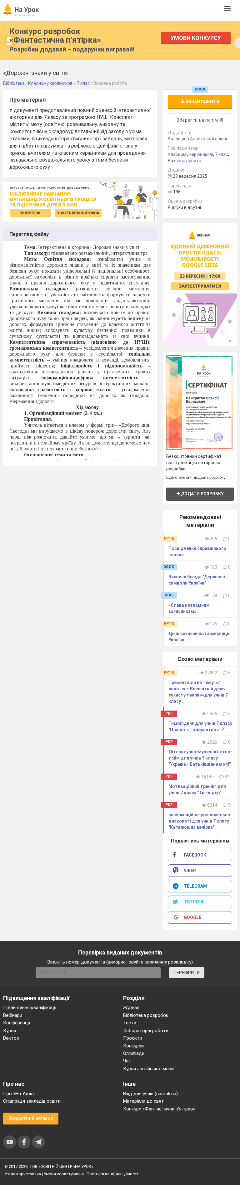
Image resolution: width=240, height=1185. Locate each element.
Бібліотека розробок (145, 1015)
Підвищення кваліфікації (29, 1007)
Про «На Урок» (19, 1093)
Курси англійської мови (148, 1068)
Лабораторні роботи (145, 1030)
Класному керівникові (190, 154)
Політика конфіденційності (112, 1174)
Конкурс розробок (55, 36)
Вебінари (12, 1015)
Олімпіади (133, 1053)
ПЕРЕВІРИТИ (187, 972)
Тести (129, 1023)
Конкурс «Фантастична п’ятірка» (159, 1109)
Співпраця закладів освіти (32, 1101)
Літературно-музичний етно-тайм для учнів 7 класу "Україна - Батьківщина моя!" (200, 758)
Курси (9, 1030)
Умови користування (64, 1174)
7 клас (221, 154)
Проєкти (132, 1038)
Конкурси (133, 1046)
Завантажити (202, 101)
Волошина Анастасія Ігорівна (198, 138)
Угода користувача (22, 1174)
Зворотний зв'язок (30, 1118)
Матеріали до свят (143, 1101)
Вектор (11, 1038)
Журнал (131, 1007)
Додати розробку (202, 493)
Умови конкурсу (196, 38)
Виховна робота (184, 160)
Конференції (16, 1023)
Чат (127, 1061)
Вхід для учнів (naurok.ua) (150, 1093)
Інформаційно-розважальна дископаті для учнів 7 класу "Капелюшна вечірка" (199, 821)
